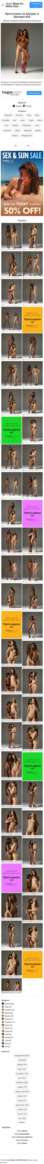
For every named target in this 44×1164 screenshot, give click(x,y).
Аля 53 (7, 1046)
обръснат (19, 115)
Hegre (14, 5)
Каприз (28, 106)
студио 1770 (22, 1087)
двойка (38, 130)
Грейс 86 (8, 1034)
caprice (15, 135)
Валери (19, 106)
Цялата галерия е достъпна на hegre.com (22, 20)
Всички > (22, 1122)
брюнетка (8, 115)
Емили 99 (8, 1031)
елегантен (7, 130)
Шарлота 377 (10, 1009)
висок (40, 120)
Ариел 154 (9, 1028)
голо (6, 125)
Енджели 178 (10, 1022)
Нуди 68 (8, 1040)
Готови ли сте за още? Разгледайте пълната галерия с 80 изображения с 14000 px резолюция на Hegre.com (21, 83)
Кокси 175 (8, 1025)
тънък (37, 125)
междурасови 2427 (22, 1055)
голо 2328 (22, 1060)
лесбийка (5, 120)
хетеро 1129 (22, 1109)
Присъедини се (36, 4)
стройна (15, 125)
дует (14, 120)
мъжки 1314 (22, 1096)
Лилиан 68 (9, 1037)
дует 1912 (22, 1078)
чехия (22, 120)
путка (29, 115)
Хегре (22, 1131)
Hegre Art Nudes (22, 1140)
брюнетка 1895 (22, 1082)
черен (37, 115)
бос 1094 (22, 1118)
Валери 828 (9, 1003)
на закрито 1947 (22, 1073)
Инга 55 (8, 1043)
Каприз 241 (9, 1019)
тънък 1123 (22, 1114)
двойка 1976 (22, 1064)
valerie (17, 130)
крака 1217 (22, 1100)
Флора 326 (9, 1013)
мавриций (27, 130)
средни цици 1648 (22, 1091)
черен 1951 (22, 1069)
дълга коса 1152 (22, 1105)
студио (31, 120)
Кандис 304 (9, 1016)
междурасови (26, 135)
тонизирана (26, 125)
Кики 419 (8, 1006)
